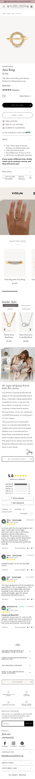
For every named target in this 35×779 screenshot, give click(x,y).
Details (4, 139)
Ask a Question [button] (18, 503)
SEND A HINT (17, 115)
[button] (28, 548)
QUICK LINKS (8, 763)
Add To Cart (17, 105)
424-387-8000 (10, 178)
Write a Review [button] (18, 498)
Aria (13, 13)
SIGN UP (28, 723)
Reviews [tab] (5, 509)
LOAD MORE (17, 682)
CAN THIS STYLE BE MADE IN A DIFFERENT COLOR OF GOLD (13, 651)
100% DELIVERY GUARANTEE (12, 665)
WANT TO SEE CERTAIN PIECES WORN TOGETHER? (13, 672)
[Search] (27, 6)
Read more (6, 85)
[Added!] (30, 177)
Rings (8, 13)
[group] (9, 327)
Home (3, 13)
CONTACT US (8, 752)
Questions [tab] (18, 509)
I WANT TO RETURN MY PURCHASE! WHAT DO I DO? (14, 658)
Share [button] (6, 548)
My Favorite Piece (17, 459)
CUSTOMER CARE (9, 768)
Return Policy (6, 172)
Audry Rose (7, 66)
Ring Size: (4, 96)
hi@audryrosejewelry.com (12, 756)
